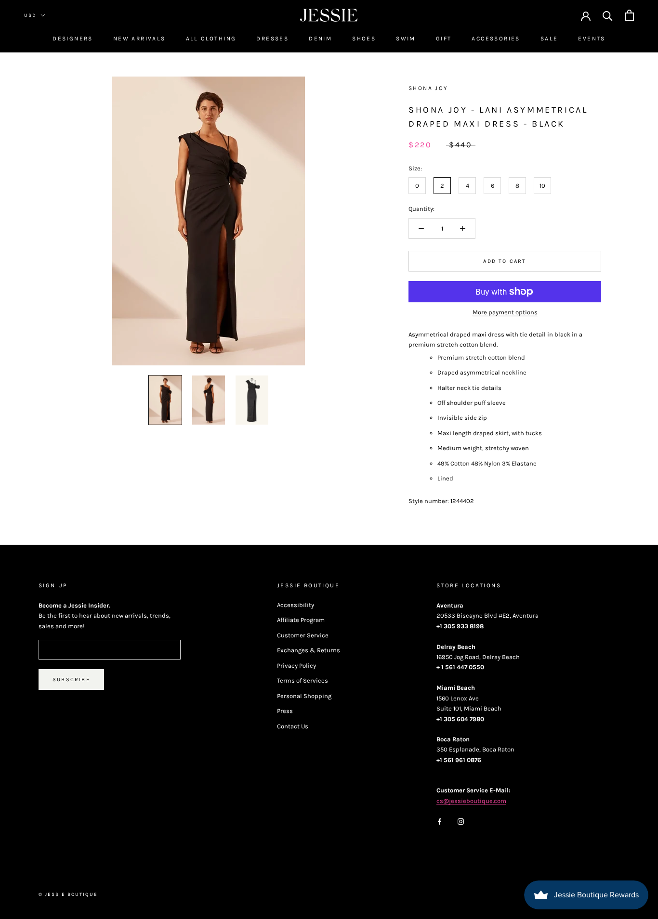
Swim (406, 38)
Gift (444, 38)
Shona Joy (428, 88)
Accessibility (295, 604)
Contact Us (292, 726)
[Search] (608, 15)
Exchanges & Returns (308, 650)
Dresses (272, 38)
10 (542, 185)
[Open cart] (629, 15)
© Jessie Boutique (68, 894)
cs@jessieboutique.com (471, 800)
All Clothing (211, 38)
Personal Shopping (304, 695)
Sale (549, 38)
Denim (320, 38)
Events (591, 38)
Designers (73, 38)
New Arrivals (139, 38)
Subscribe (71, 679)
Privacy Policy (296, 665)
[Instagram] (461, 820)
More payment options (505, 312)
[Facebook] (439, 820)
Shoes (364, 38)
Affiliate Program (301, 619)
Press (285, 710)
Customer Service (303, 635)
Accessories (496, 38)
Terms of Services (302, 680)
